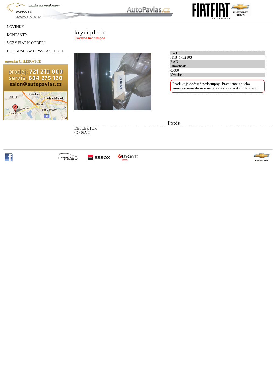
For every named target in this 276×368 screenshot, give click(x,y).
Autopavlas (88, 15)
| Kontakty (16, 35)
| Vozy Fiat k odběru (25, 43)
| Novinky (14, 27)
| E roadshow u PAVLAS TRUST (34, 51)
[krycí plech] (112, 119)
